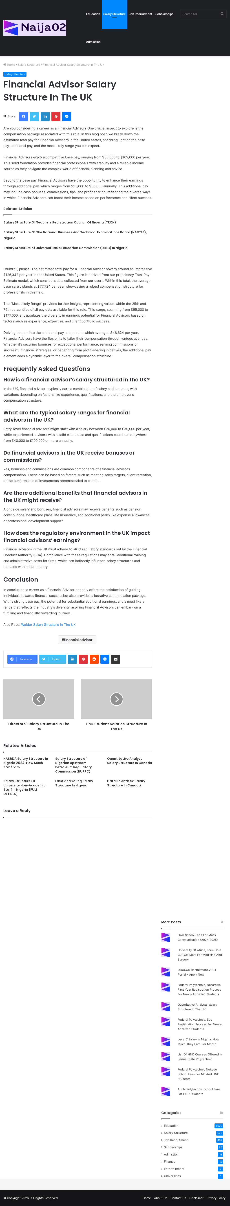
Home (10, 64)
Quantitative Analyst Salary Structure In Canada (129, 760)
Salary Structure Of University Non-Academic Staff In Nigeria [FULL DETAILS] (24, 787)
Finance (169, 1161)
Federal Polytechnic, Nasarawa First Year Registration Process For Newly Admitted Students (199, 989)
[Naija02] (34, 28)
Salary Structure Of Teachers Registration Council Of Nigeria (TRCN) (60, 222)
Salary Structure (114, 14)
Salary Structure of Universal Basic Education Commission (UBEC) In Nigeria (66, 248)
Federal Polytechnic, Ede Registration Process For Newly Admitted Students (200, 1024)
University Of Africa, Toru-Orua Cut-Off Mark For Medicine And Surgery (200, 954)
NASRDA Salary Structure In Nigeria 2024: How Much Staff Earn (25, 762)
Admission (93, 42)
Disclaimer (196, 1198)
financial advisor (78, 639)
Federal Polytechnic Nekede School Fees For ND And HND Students (198, 1074)
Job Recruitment (140, 14)
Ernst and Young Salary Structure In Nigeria (74, 783)
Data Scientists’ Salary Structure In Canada (126, 783)
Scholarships (164, 14)
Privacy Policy (216, 1198)
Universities (172, 1176)
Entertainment (174, 1169)
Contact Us (178, 1198)
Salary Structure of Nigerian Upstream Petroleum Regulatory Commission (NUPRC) (73, 765)
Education (93, 14)
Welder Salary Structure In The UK (48, 624)
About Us (160, 1198)
